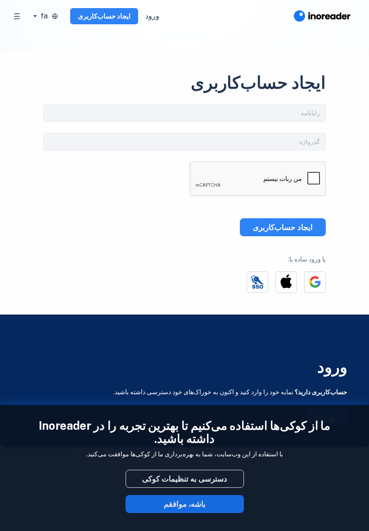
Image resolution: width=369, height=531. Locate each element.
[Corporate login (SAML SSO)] (257, 282)
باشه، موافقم (185, 504)
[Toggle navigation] (17, 16)
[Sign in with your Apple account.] (286, 282)
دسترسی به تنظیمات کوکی (184, 478)
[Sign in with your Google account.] (315, 282)
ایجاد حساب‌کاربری (104, 16)
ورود (152, 16)
